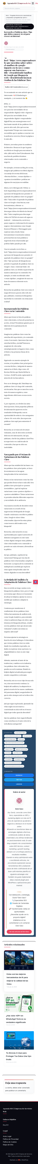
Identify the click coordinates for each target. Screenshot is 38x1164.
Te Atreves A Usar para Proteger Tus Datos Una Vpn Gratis (18, 1056)
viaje (31, 591)
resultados (8, 412)
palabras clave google (21, 749)
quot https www (17, 752)
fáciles (13, 176)
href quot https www (10, 739)
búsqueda (24, 261)
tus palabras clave (19, 759)
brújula (15, 597)
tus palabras (8, 759)
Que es (28, 340)
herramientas (9, 205)
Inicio (7, 15)
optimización (20, 326)
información (16, 220)
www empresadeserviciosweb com (14, 766)
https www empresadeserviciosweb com (15, 746)
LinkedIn (19, 784)
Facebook (19, 775)
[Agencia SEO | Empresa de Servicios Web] (4, 3)
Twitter (19, 779)
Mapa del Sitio (8, 1145)
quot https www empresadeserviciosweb (15, 756)
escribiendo (21, 276)
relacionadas (20, 241)
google (21, 65)
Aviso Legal (7, 1136)
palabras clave (9, 749)
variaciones (23, 474)
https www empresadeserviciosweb (14, 742)
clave (31, 124)
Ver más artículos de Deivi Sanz (19, 931)
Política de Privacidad (10, 1139)
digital (17, 113)
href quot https (27, 736)
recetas (17, 173)
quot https (7, 752)
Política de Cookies (10, 1142)
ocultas (6, 302)
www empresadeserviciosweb (12, 763)
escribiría (7, 150)
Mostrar (24, 87)
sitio (11, 127)
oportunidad (8, 415)
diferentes (23, 497)
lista (8, 156)
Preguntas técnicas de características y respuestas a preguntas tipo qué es (17, 26)
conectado (26, 1088)
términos (22, 156)
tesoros (30, 130)
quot (10, 191)
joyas (18, 182)
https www (21, 739)
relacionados (9, 159)
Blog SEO (6, 1125)
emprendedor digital (20, 732)
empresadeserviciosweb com (12, 736)
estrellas (7, 337)
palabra (16, 363)
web (6, 77)
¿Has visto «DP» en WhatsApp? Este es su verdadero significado (16, 1019)
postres (8, 179)
